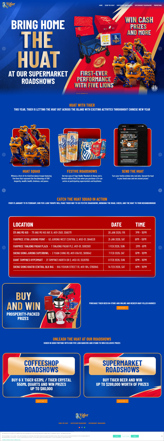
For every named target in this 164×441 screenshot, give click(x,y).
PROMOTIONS (158, 5)
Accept (117, 436)
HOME (101, 5)
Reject (135, 436)
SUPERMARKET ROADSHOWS (143, 5)
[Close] (162, 436)
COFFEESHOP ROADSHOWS (125, 5)
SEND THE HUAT (110, 5)
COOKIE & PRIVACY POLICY (8, 439)
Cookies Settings (125, 436)
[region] (82, 436)
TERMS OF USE (17, 439)
